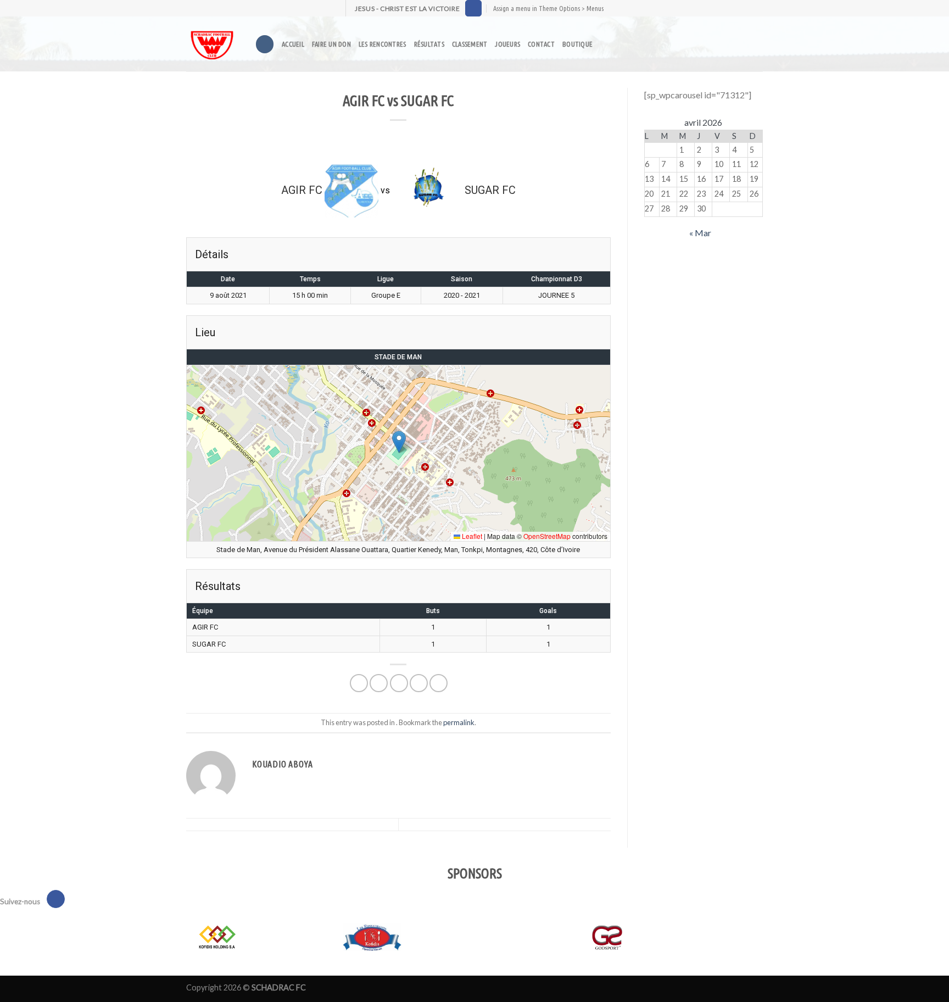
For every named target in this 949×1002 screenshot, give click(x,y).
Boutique (577, 44)
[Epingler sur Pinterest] (419, 683)
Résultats (429, 44)
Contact (541, 44)
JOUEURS (507, 44)
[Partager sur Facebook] (359, 683)
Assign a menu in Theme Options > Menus (548, 8)
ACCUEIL (293, 44)
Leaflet (471, 536)
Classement (470, 44)
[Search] (264, 44)
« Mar (700, 232)
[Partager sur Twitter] (379, 683)
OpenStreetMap (547, 536)
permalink (458, 722)
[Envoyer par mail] (399, 683)
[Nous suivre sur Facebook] (473, 8)
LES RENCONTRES (382, 44)
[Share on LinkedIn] (438, 683)
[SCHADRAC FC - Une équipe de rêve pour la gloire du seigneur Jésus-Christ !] (212, 44)
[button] (399, 442)
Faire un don (331, 44)
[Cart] (624, 44)
